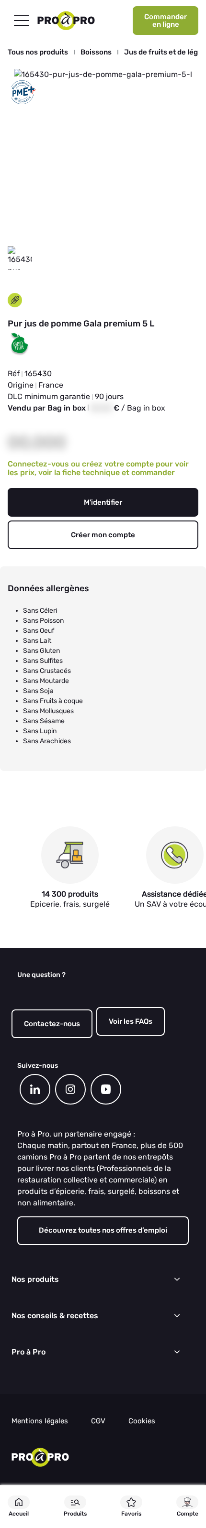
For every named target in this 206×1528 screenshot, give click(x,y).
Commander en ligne (165, 20)
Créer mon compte (103, 535)
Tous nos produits (38, 52)
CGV (98, 1421)
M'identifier (103, 502)
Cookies (141, 1421)
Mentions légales (39, 1421)
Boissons (96, 52)
